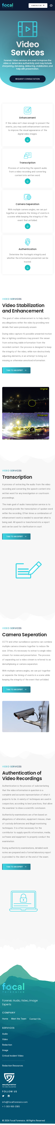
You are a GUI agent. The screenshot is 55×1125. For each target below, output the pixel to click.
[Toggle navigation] (51, 5)
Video (5, 1039)
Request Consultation (27, 79)
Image (5, 1050)
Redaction (7, 1044)
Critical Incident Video (12, 1055)
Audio (5, 1034)
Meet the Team (18, 1018)
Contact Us (36, 5)
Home (5, 1018)
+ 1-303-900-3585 (11, 1106)
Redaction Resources (12, 1065)
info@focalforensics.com (15, 1102)
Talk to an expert (14, 370)
